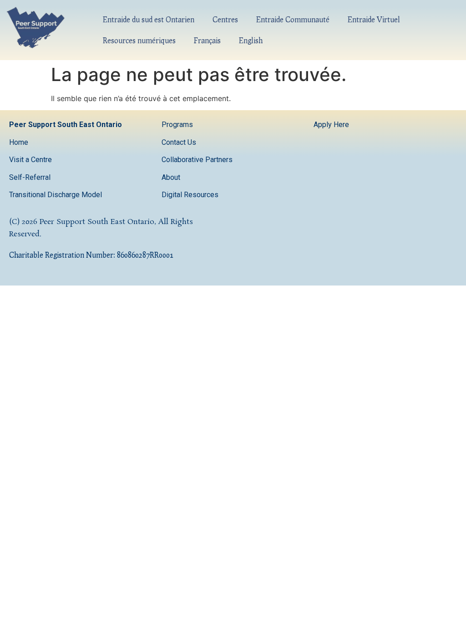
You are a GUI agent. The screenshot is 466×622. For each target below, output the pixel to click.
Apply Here (331, 124)
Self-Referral (30, 177)
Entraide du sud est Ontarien (148, 19)
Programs (177, 124)
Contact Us (180, 142)
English (251, 40)
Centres (225, 19)
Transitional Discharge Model (55, 194)
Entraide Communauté (292, 19)
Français (207, 40)
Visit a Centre (30, 159)
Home (18, 142)
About (172, 177)
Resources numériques (139, 40)
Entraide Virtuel (374, 19)
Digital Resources (190, 194)
